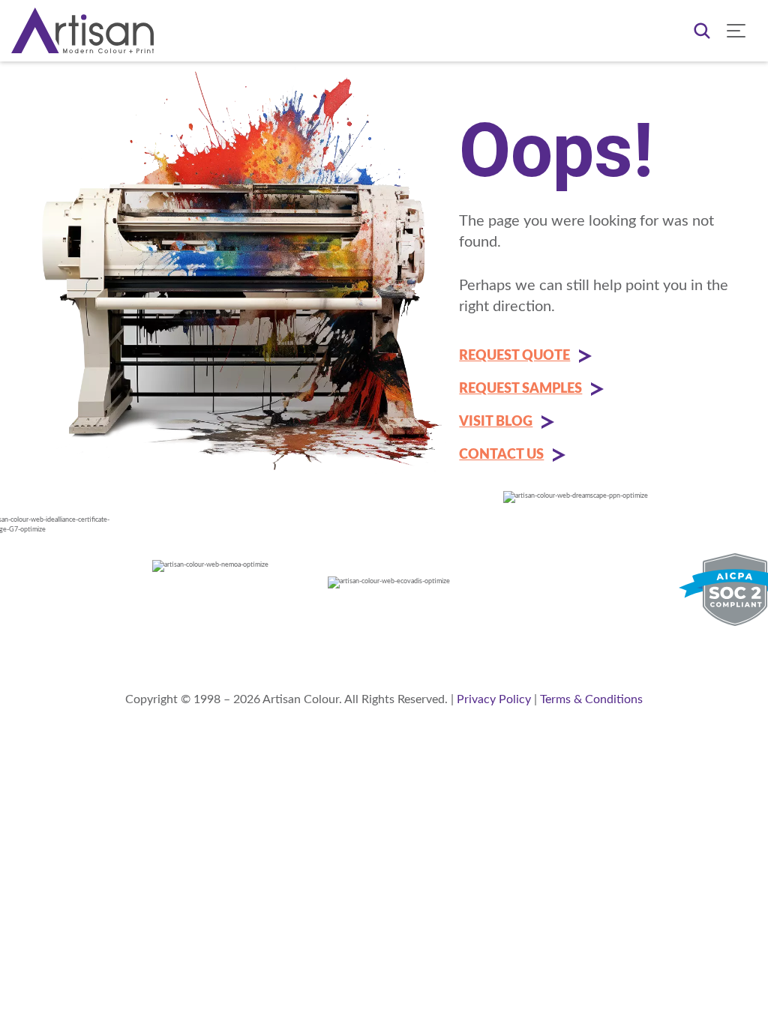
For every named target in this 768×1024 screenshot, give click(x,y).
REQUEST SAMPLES (520, 389)
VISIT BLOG (495, 422)
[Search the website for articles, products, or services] (702, 30)
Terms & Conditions (591, 699)
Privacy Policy (494, 699)
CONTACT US (501, 455)
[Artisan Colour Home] (82, 30)
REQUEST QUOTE (514, 356)
